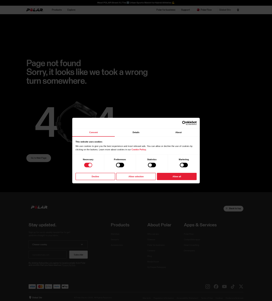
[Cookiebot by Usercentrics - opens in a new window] (184, 123)
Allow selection (136, 176)
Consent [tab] (93, 132)
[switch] (120, 165)
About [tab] (178, 132)
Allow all (177, 176)
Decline (95, 176)
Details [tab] (136, 132)
